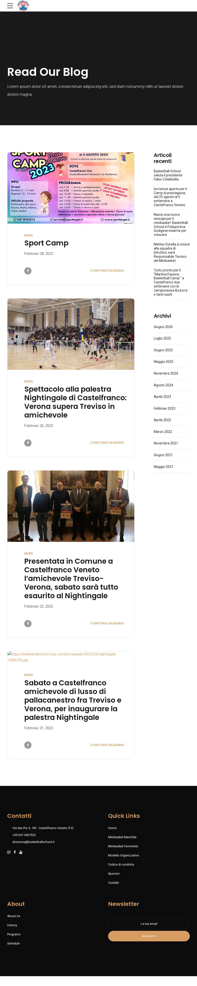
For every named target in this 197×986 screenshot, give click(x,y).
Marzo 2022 (163, 432)
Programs (13, 934)
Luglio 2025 (162, 338)
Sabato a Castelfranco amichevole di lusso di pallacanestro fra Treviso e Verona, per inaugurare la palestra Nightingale (72, 700)
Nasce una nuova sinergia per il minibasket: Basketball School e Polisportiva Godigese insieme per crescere (171, 225)
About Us (13, 916)
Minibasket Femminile (123, 846)
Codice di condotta (121, 864)
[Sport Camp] (70, 188)
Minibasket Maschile (122, 837)
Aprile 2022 (162, 420)
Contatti (113, 882)
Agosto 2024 (163, 385)
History (12, 925)
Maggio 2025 (163, 362)
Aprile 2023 (162, 397)
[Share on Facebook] (27, 271)
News (28, 235)
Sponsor (114, 873)
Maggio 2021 (163, 467)
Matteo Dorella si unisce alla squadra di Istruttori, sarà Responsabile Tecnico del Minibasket (172, 252)
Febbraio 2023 (164, 408)
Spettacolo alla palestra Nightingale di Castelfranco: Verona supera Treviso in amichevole (75, 402)
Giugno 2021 (163, 455)
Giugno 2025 (163, 350)
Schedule (13, 943)
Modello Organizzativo (123, 855)
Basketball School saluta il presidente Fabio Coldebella (168, 175)
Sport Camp (46, 243)
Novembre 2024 (166, 373)
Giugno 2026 (163, 327)
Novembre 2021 (166, 443)
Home (112, 828)
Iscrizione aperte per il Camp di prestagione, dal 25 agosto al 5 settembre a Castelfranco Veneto (170, 197)
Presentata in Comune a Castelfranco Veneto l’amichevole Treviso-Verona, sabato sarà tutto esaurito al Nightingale (71, 578)
